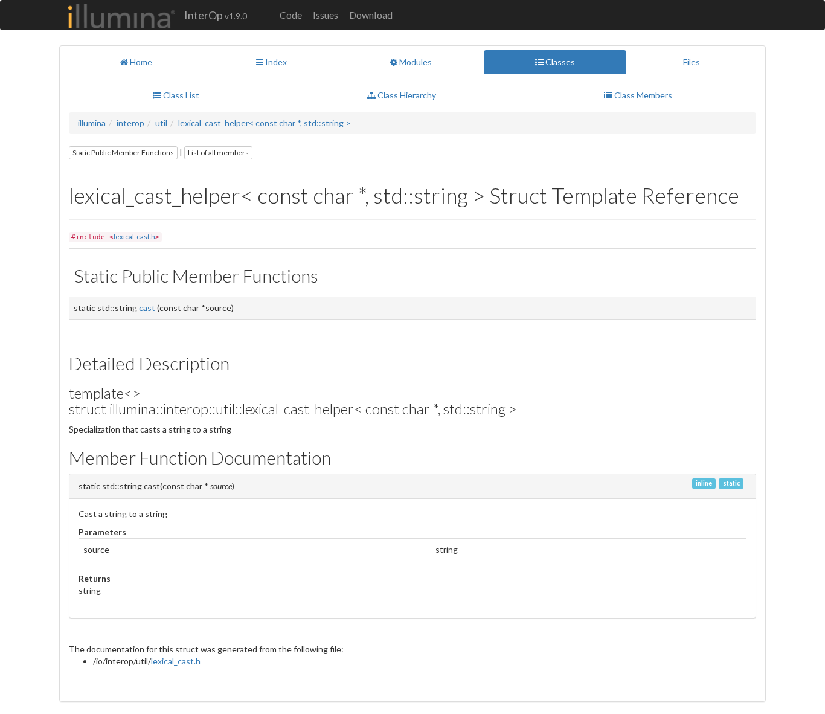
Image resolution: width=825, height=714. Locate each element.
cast (147, 308)
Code (291, 15)
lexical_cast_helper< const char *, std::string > (264, 123)
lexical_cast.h (134, 236)
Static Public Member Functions (123, 152)
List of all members (218, 152)
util (161, 123)
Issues (325, 15)
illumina (92, 123)
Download (371, 15)
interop (130, 123)
